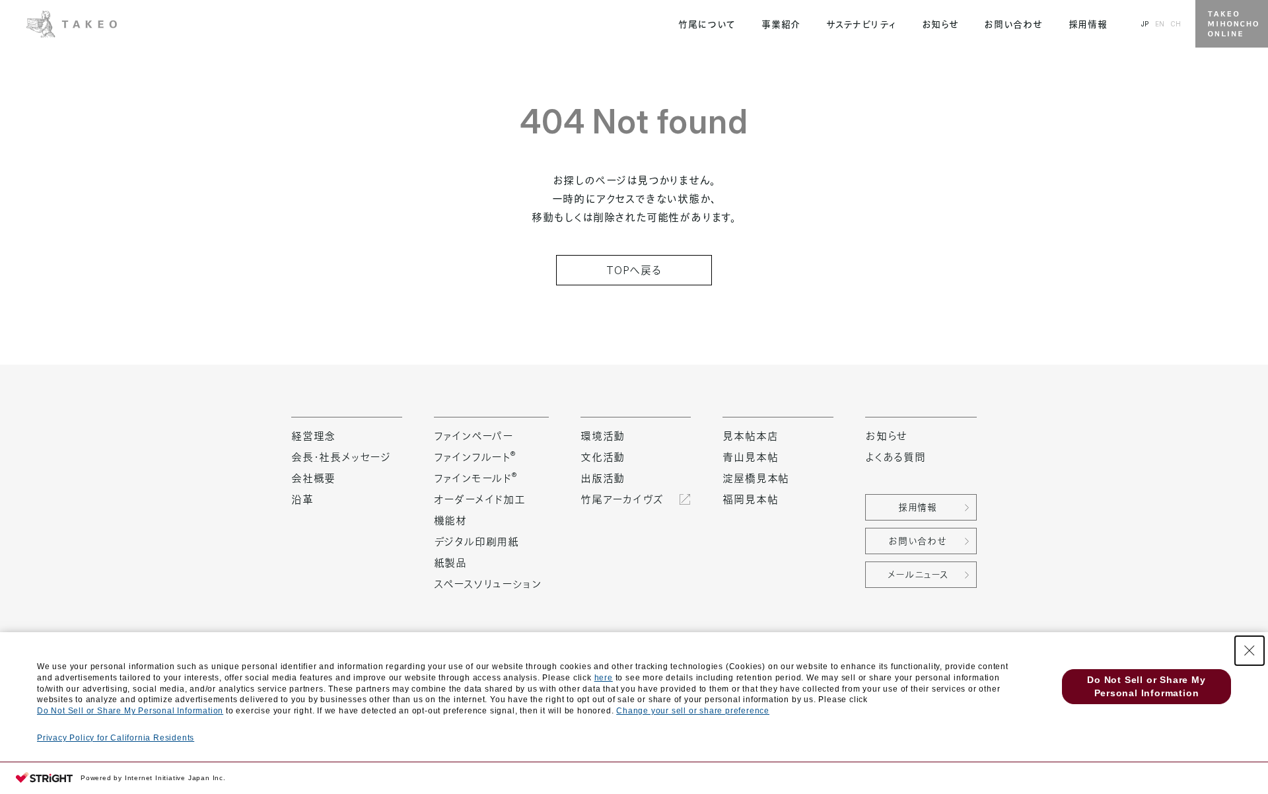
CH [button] (1175, 24)
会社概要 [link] (313, 478)
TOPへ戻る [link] (634, 270)
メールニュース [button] (918, 574)
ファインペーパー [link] (473, 436)
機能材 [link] (450, 520)
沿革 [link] (302, 499)
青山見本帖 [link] (750, 457)
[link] (71, 22)
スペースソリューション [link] (488, 584)
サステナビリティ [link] (861, 24)
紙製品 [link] (450, 562)
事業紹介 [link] (780, 24)
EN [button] (1159, 24)
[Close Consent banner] (1249, 650)
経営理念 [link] (313, 436)
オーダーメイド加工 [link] (480, 499)
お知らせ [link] (940, 24)
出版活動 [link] (603, 478)
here (603, 677)
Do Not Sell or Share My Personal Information (130, 710)
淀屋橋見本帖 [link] (755, 478)
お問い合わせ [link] (1013, 24)
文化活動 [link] (603, 457)
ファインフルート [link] (475, 457)
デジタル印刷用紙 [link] (476, 541)
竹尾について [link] (707, 24)
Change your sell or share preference (692, 710)
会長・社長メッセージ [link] (341, 457)
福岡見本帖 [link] (750, 499)
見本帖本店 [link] (750, 436)
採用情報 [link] (1088, 24)
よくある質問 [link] (895, 457)
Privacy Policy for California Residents (115, 737)
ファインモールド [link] (475, 478)
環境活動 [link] (603, 436)
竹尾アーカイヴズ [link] (621, 499)
